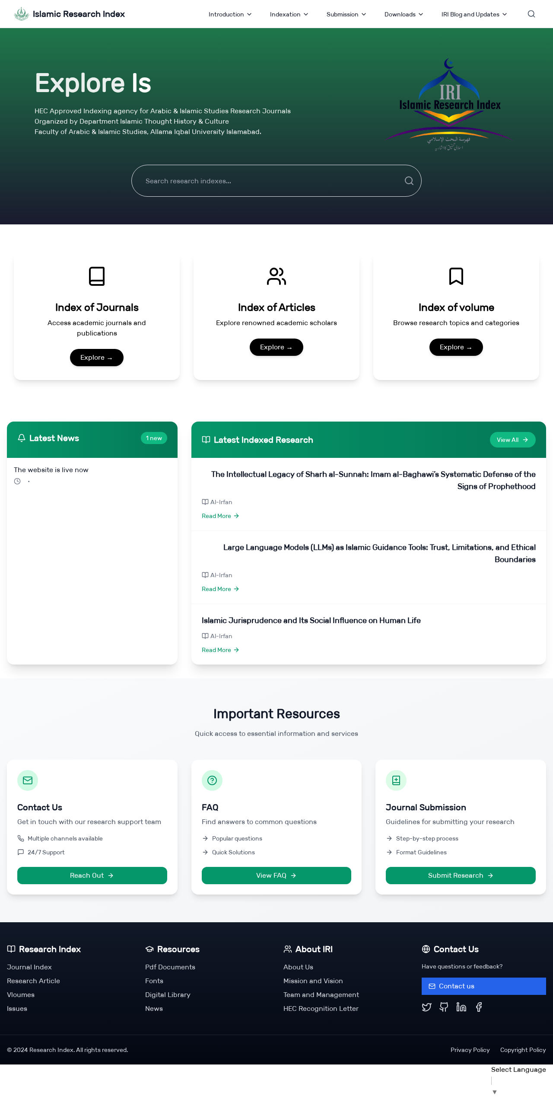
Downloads (400, 14)
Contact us (456, 986)
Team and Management (321, 995)
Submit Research (455, 875)
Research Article (33, 981)
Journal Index (29, 967)
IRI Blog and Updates (470, 14)
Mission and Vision (313, 981)
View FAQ (271, 875)
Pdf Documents (170, 967)
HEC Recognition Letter (321, 1008)
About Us (298, 967)
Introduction (226, 14)
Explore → (96, 357)
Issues (17, 1008)
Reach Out (87, 875)
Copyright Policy (523, 1050)
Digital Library (168, 995)
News (154, 1008)
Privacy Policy (470, 1050)
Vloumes (21, 995)
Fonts (154, 981)
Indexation (285, 14)
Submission (343, 14)
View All (507, 440)
